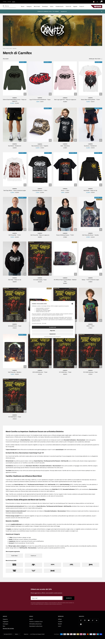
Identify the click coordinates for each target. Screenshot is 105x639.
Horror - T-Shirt (65, 190)
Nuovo (22, 6)
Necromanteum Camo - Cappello (40, 146)
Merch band (37, 6)
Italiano (16, 634)
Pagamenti (5, 621)
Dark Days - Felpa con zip (14, 279)
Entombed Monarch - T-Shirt (40, 190)
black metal (61, 435)
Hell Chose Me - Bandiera (14, 372)
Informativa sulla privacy (35, 624)
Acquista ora (64, 11)
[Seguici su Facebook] (81, 620)
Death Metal (14, 555)
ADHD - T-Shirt (90, 326)
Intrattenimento (59, 6)
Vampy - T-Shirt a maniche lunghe (90, 279)
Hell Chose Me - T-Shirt (15, 235)
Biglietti (75, 6)
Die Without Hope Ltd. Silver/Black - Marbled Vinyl (65, 280)
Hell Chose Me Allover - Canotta (90, 235)
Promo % (82, 6)
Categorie (29, 6)
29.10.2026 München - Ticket (39, 372)
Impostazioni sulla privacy (35, 626)
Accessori (11, 543)
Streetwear (45, 6)
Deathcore (33, 555)
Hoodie (10, 539)
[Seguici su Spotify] (81, 624)
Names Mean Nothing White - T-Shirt (90, 99)
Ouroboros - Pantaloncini (90, 146)
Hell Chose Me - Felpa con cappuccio (39, 235)
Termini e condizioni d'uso (36, 621)
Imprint (31, 619)
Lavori (59, 626)
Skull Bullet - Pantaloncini (14, 146)
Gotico (51, 6)
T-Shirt (10, 537)
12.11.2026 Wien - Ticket (65, 372)
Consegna (5, 624)
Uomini (4, 1)
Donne (9, 1)
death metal (68, 435)
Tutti (13, 1)
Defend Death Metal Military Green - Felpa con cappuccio (14, 100)
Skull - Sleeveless (65, 146)
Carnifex (14, 97)
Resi (4, 626)
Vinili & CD (68, 6)
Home (4, 48)
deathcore (44, 449)
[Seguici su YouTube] (89, 620)
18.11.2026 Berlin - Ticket (14, 416)
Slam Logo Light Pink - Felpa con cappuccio (65, 99)
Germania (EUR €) (8, 634)
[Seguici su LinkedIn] (97, 620)
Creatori (60, 621)
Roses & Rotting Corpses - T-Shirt (65, 235)
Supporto (5, 619)
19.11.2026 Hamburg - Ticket (90, 372)
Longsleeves (12, 541)
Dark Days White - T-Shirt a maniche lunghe (15, 190)
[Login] (97, 1)
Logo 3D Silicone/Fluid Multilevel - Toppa (39, 99)
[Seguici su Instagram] (85, 620)
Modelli (60, 624)
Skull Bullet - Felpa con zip (90, 190)
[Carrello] (100, 2)
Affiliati (60, 619)
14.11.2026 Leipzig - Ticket (39, 279)
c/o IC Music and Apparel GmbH (37, 634)
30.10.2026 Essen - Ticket (14, 326)
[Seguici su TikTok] (93, 620)
